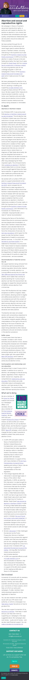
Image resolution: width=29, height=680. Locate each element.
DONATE (14, 670)
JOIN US (14, 666)
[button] (25, 16)
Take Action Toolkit (7, 604)
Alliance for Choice (13, 419)
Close (3, 678)
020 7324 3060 (14, 634)
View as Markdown (18, 647)
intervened (12, 531)
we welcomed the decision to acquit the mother (15, 548)
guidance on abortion (11, 165)
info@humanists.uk (15, 636)
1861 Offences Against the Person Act (13, 274)
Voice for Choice (9, 398)
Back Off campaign (7, 356)
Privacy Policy (9, 647)
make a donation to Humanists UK (12, 624)
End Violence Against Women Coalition (6, 413)
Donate (22, 16)
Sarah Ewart (13, 63)
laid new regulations (7, 233)
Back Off (8, 430)
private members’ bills (16, 88)
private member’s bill (12, 558)
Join (17, 16)
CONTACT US (14, 631)
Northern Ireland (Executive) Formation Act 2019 (13, 74)
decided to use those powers (10, 241)
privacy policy (14, 675)
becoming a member (7, 611)
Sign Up (14, 661)
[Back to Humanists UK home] (5, 16)
